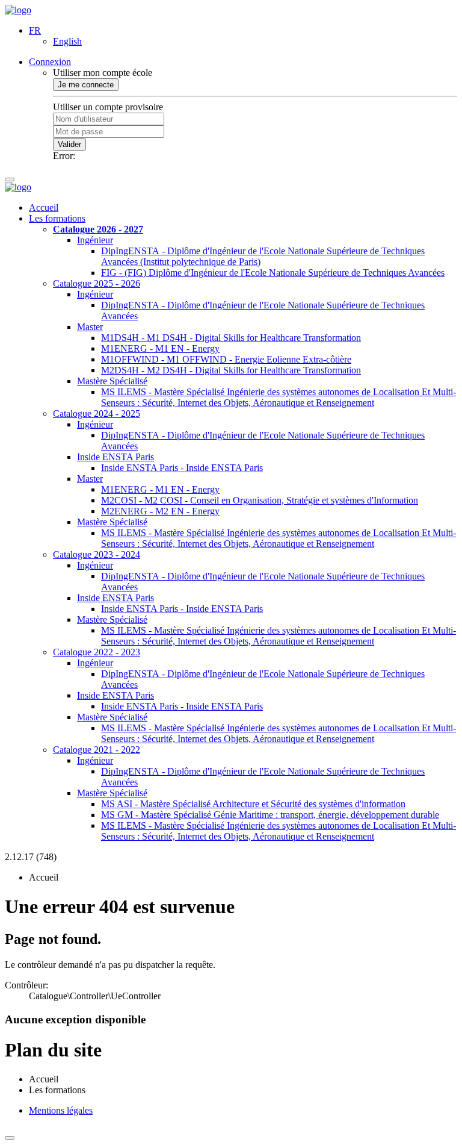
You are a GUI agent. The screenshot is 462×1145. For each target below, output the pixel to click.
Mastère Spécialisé (112, 381)
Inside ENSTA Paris (115, 457)
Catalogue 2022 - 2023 (96, 652)
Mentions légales (61, 1110)
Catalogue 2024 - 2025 (96, 413)
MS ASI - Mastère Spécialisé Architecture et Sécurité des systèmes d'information (253, 804)
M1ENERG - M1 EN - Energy (160, 348)
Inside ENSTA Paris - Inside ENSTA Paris (182, 468)
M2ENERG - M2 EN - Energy (160, 511)
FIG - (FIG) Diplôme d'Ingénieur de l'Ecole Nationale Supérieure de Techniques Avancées (273, 272)
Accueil (43, 207)
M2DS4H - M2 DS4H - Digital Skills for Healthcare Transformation (231, 370)
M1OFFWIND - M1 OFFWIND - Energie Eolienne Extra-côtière (226, 359)
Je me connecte (86, 84)
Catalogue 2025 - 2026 (96, 283)
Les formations (57, 218)
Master (90, 327)
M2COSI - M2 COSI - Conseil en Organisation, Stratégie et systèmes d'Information (259, 500)
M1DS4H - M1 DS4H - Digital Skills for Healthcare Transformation (231, 337)
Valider (69, 144)
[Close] (9, 1138)
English (67, 41)
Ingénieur (95, 240)
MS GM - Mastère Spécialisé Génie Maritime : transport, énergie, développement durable (270, 815)
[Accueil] (18, 10)
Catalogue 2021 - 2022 (96, 749)
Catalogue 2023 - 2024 (96, 554)
